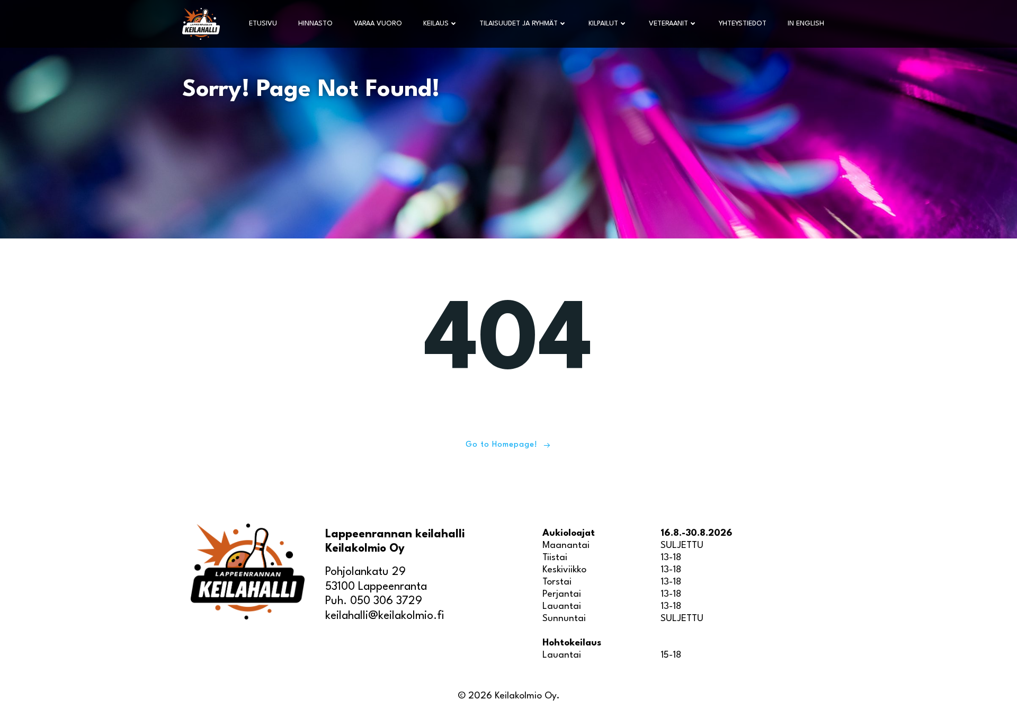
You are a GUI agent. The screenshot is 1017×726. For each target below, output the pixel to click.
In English (806, 23)
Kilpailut (603, 23)
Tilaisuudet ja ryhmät (518, 23)
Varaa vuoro (378, 23)
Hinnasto (315, 23)
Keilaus (436, 23)
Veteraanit (668, 23)
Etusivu (263, 23)
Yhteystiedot (742, 23)
